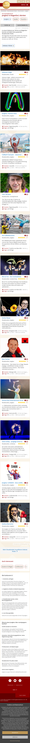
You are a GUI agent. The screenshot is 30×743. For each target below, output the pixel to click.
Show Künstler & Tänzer (12, 11)
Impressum (10, 685)
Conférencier (19, 567)
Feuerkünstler (25, 19)
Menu (23, 5)
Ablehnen (15, 737)
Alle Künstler (3, 11)
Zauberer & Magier (7, 567)
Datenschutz (19, 685)
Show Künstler (21, 11)
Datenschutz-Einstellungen (15, 740)
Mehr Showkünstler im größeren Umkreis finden (15, 550)
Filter (6, 25)
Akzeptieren (15, 732)
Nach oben (22, 695)
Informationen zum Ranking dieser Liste (21, 544)
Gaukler (16, 19)
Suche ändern (21, 25)
